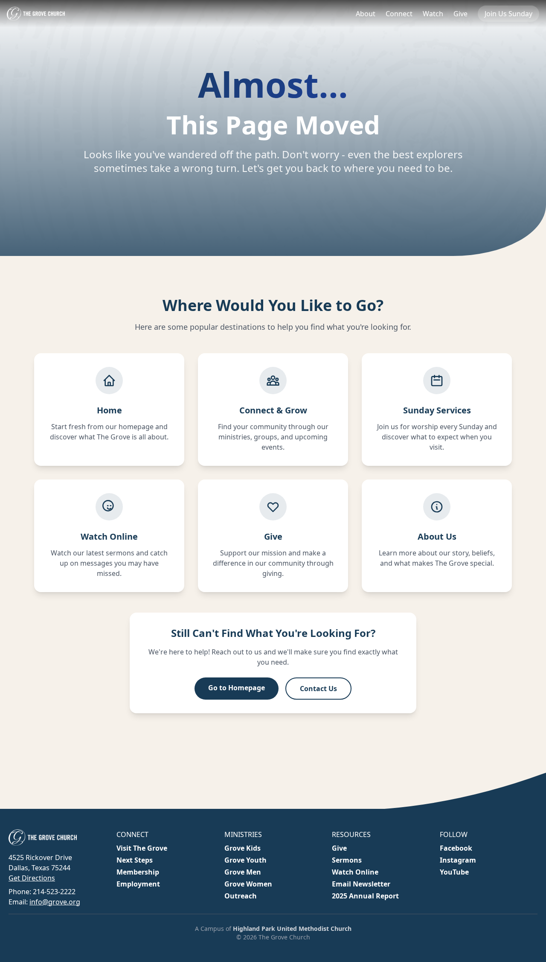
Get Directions (32, 878)
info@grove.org (54, 902)
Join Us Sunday (508, 13)
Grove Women (248, 884)
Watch (433, 13)
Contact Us (318, 688)
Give (460, 13)
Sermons (347, 860)
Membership (137, 872)
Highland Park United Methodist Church (292, 928)
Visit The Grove (141, 848)
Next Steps (134, 860)
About (365, 13)
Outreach (240, 896)
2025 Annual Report (365, 896)
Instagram (458, 860)
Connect (399, 13)
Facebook (456, 848)
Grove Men (242, 872)
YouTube (454, 872)
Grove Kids (242, 848)
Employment (138, 884)
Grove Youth (245, 860)
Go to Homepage (236, 687)
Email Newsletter (361, 884)
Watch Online (355, 872)
